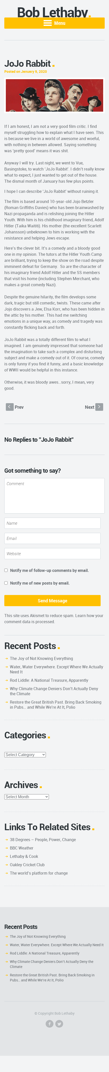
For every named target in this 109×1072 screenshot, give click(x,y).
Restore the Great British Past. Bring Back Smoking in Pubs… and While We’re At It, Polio (55, 704)
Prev (16, 407)
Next (93, 407)
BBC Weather (21, 848)
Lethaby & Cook (24, 856)
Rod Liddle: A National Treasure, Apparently (49, 680)
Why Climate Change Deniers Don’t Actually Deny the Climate (54, 691)
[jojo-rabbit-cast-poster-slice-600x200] (54, 95)
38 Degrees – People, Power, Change (43, 839)
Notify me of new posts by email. (40, 583)
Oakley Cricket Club (27, 864)
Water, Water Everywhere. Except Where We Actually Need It (56, 669)
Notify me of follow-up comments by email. (49, 570)
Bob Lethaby (52, 12)
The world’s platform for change (39, 873)
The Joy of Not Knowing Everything (41, 658)
